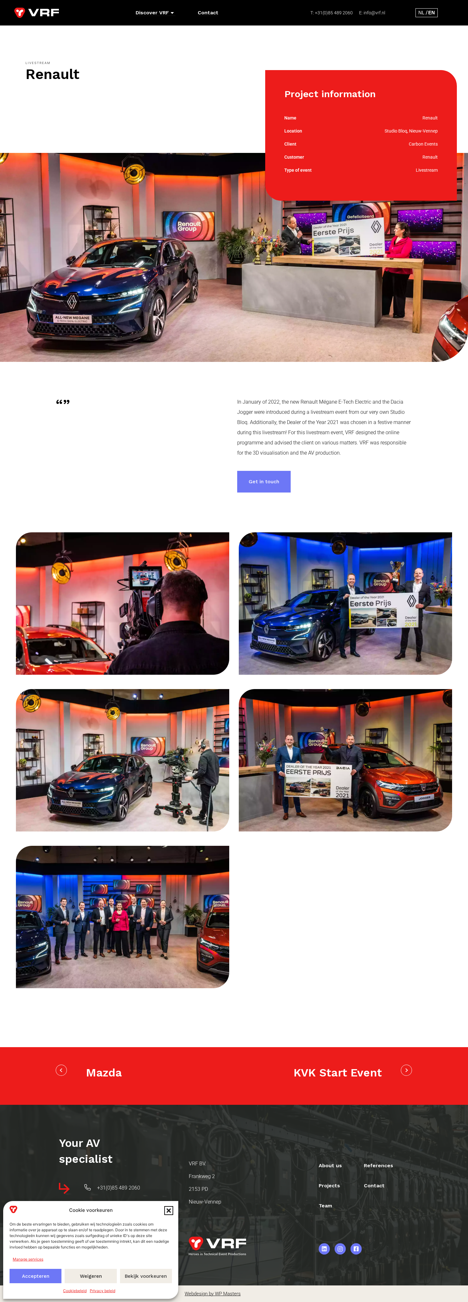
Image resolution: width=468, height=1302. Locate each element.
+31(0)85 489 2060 (334, 12)
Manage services (28, 1259)
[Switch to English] (431, 12)
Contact (208, 13)
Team (325, 1206)
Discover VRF (152, 13)
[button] (169, 1210)
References (378, 1165)
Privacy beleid (102, 1290)
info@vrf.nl (374, 12)
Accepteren (35, 1276)
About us (330, 1165)
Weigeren (91, 1276)
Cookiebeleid (75, 1290)
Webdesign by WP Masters (213, 1294)
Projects (329, 1186)
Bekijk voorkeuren (146, 1276)
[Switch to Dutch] (421, 12)
